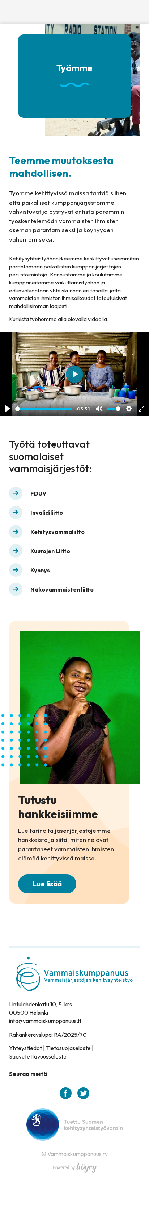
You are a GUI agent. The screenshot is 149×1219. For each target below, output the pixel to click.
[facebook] (66, 1093)
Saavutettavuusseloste (38, 1056)
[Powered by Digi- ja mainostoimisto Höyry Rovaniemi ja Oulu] (74, 1165)
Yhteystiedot (25, 1048)
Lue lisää (47, 883)
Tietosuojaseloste (68, 1048)
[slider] (43, 408)
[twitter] (83, 1093)
